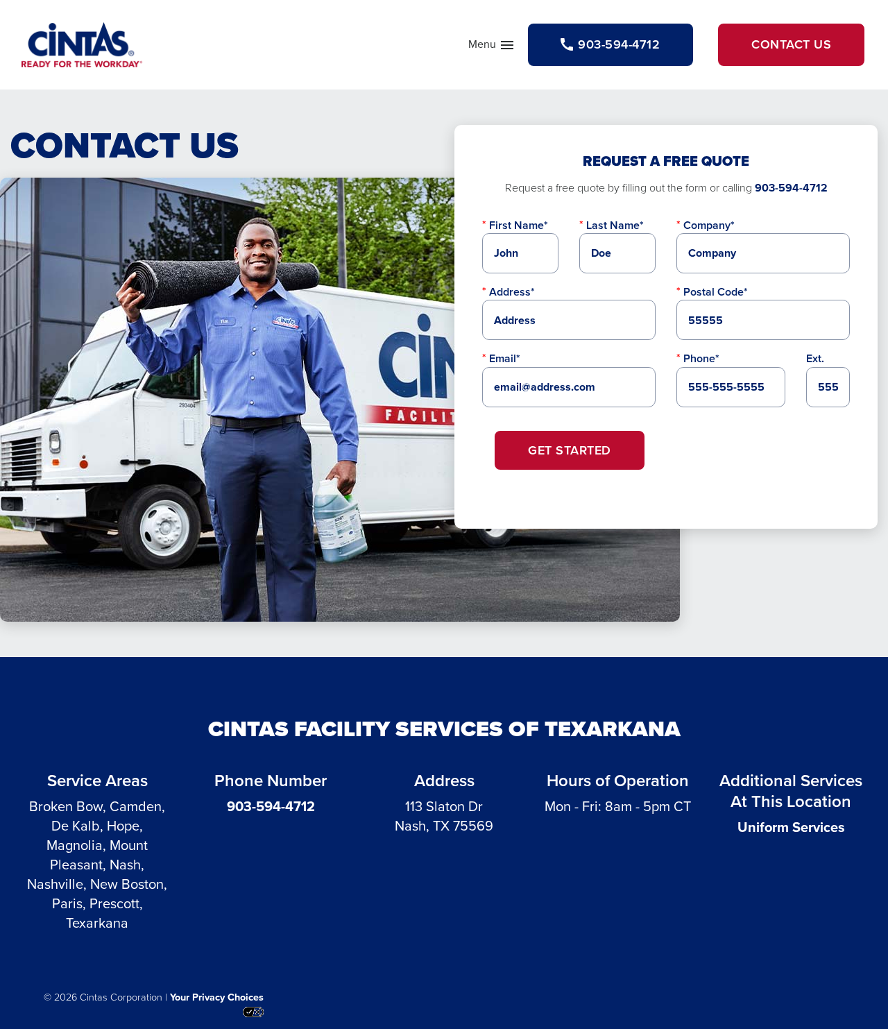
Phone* (701, 358)
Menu (491, 47)
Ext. (815, 358)
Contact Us (791, 44)
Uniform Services (791, 827)
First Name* (518, 225)
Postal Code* (715, 292)
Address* (512, 292)
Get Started (569, 450)
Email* (504, 358)
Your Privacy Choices (217, 997)
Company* (709, 225)
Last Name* (615, 225)
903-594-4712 (791, 188)
